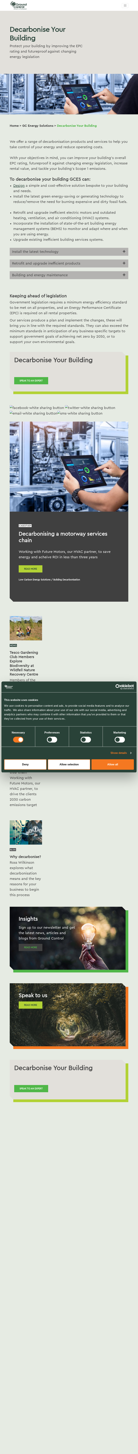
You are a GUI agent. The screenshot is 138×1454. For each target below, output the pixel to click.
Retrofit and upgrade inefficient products (46, 263)
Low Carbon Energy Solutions (34, 579)
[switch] (52, 739)
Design (19, 185)
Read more (30, 569)
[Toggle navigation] (125, 5)
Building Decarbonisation (66, 579)
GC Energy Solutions (37, 125)
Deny (25, 764)
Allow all (112, 764)
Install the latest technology (35, 252)
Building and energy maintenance (40, 275)
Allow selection (69, 764)
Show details (119, 752)
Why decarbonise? (25, 857)
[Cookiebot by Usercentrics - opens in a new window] (118, 687)
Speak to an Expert (31, 380)
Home (14, 125)
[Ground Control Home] (28, 5)
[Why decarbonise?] (26, 832)
